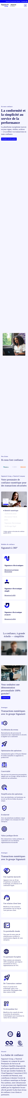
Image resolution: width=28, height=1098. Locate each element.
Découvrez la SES (9, 595)
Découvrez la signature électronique (11, 570)
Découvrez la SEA (10, 619)
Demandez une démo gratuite (9, 139)
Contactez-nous (5, 697)
